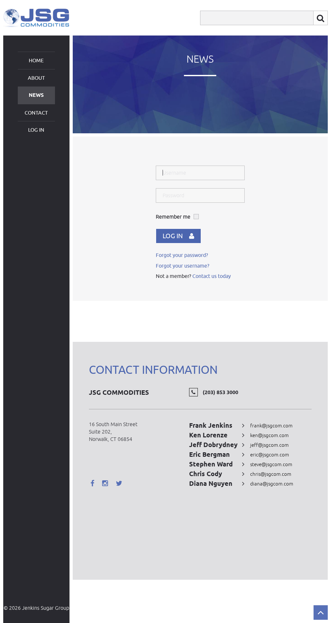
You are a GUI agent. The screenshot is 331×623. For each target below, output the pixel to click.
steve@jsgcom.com (271, 464)
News (36, 95)
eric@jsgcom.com (269, 454)
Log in (36, 130)
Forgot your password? (182, 255)
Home (36, 60)
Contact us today (211, 276)
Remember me (173, 217)
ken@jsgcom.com (269, 435)
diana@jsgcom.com (271, 483)
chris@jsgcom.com (270, 474)
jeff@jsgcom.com (269, 445)
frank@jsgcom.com (271, 425)
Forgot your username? (182, 266)
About (36, 78)
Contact (36, 113)
